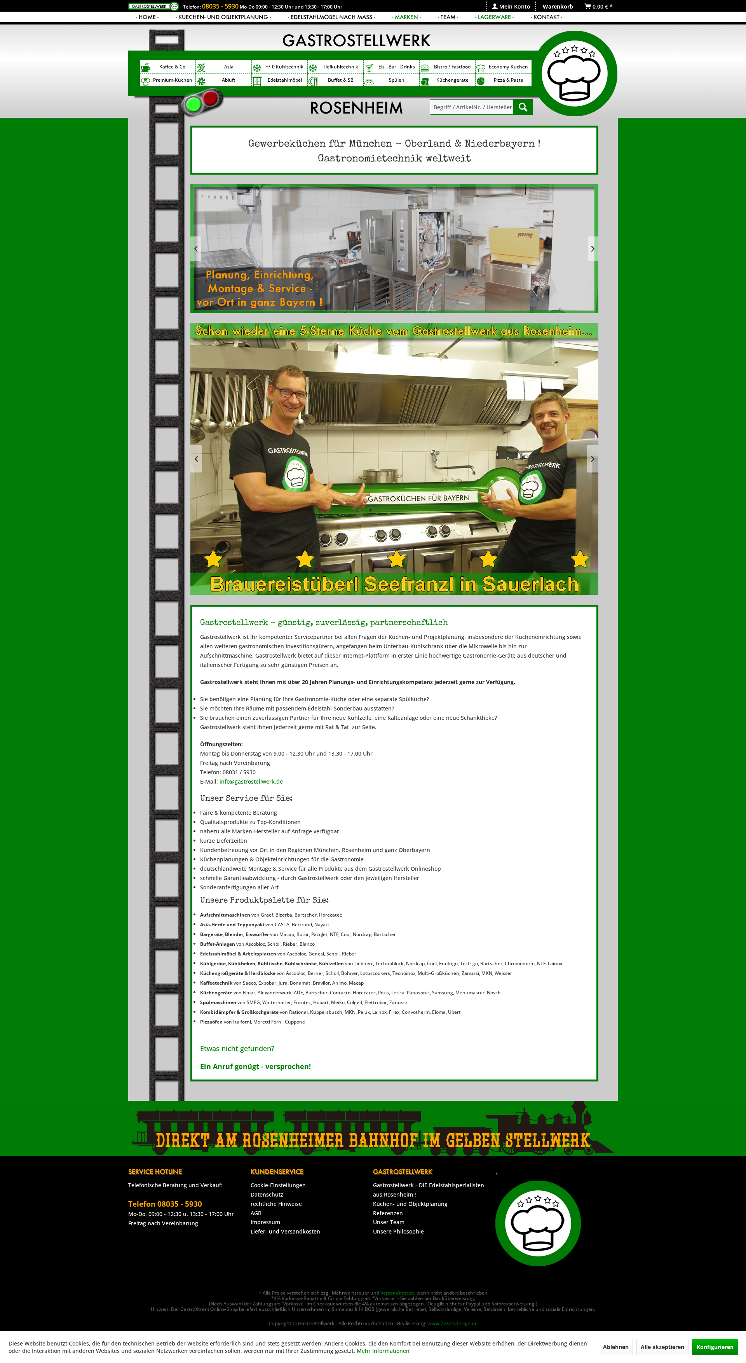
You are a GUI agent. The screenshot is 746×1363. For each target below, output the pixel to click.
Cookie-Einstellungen (278, 1185)
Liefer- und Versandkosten (285, 1231)
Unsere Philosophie (398, 1231)
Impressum (265, 1222)
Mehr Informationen (383, 1350)
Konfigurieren (715, 1347)
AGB (256, 1213)
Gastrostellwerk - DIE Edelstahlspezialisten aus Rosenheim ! (428, 1189)
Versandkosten (397, 1293)
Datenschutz (267, 1194)
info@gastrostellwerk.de (251, 781)
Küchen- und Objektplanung (410, 1203)
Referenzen (388, 1213)
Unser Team (388, 1222)
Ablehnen (616, 1347)
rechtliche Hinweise (276, 1203)
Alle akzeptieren (662, 1347)
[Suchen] (523, 107)
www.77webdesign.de (452, 1323)
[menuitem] (510, 6)
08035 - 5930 (220, 6)
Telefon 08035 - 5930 (165, 1204)
